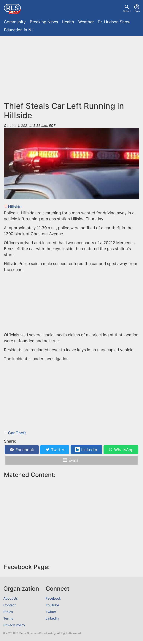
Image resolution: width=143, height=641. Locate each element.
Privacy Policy (14, 625)
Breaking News (44, 21)
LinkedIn (88, 449)
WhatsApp (123, 449)
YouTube (52, 605)
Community (15, 21)
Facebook (24, 449)
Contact (9, 605)
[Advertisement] (71, 70)
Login (137, 11)
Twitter (57, 449)
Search (127, 11)
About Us (10, 598)
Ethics (8, 612)
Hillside (14, 206)
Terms (8, 618)
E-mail (73, 460)
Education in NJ (19, 29)
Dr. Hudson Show (114, 21)
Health (68, 21)
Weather (86, 21)
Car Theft (17, 432)
